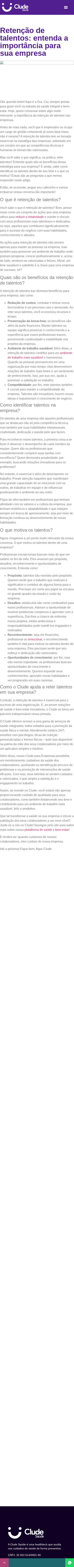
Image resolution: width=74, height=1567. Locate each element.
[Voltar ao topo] (4, 1562)
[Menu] (65, 7)
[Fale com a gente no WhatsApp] (69, 1562)
